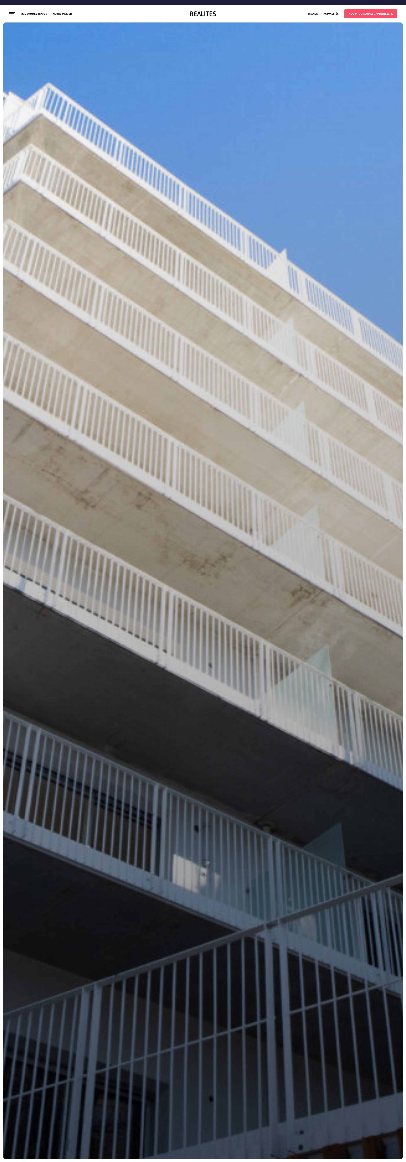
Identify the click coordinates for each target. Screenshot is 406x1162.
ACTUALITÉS (331, 13)
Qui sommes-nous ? (34, 13)
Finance (312, 13)
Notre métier (62, 13)
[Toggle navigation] (12, 13)
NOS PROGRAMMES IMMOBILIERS (371, 13)
